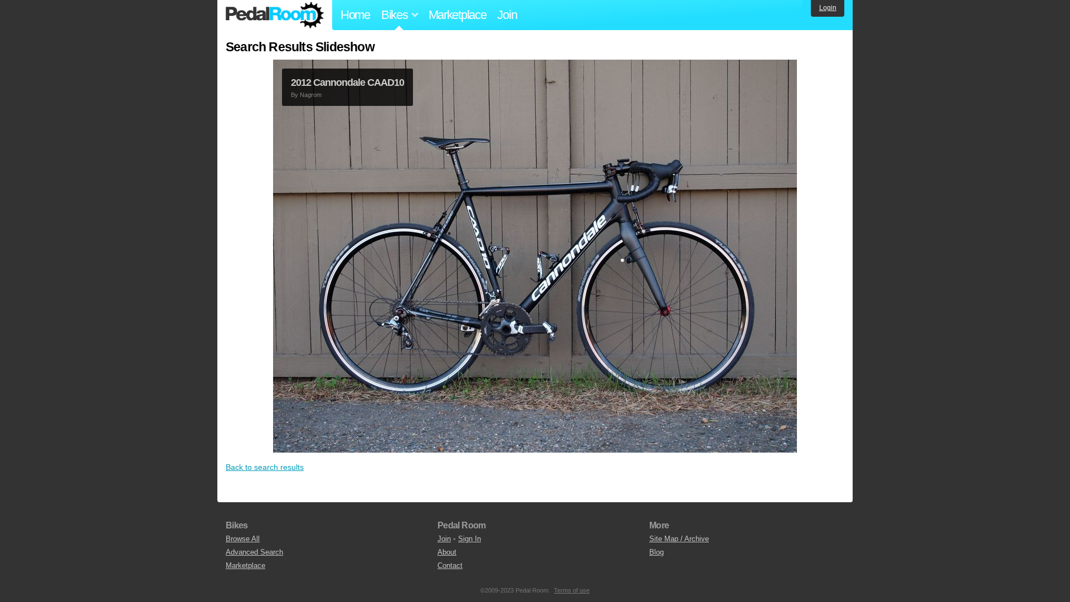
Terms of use (572, 590)
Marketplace (458, 15)
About (446, 552)
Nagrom (311, 94)
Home (355, 15)
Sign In (469, 539)
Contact (450, 565)
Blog (656, 552)
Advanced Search (254, 552)
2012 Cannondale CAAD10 (347, 82)
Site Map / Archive (679, 539)
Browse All (243, 539)
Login (827, 8)
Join (507, 15)
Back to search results (265, 467)
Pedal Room (275, 15)
